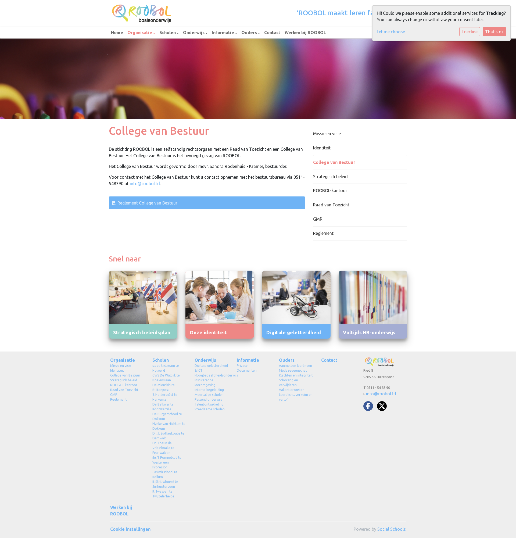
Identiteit (322, 147)
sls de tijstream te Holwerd (165, 368)
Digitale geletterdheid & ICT (211, 368)
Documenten (247, 370)
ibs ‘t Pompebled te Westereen (166, 460)
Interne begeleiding (209, 390)
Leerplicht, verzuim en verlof (296, 397)
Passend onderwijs (208, 399)
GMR (317, 219)
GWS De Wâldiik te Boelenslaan (166, 378)
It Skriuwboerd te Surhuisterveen (165, 484)
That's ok (494, 31)
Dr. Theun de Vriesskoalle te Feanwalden (163, 447)
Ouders (249, 32)
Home (117, 32)
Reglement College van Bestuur (146, 202)
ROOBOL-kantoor (330, 190)
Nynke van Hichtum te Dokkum (168, 426)
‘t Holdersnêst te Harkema (164, 397)
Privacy (242, 365)
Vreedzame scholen (210, 409)
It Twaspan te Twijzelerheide (163, 494)
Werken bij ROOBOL (305, 32)
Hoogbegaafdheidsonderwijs (212, 375)
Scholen (168, 32)
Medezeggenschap (293, 370)
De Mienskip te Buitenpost (163, 387)
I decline (470, 31)
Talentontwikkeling (209, 404)
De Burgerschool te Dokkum (167, 416)
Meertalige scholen (209, 394)
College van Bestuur (334, 162)
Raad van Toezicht (331, 204)
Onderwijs (194, 32)
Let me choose (391, 31)
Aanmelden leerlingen (295, 365)
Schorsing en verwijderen (288, 382)
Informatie (223, 32)
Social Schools (391, 529)
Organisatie (140, 32)
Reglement (323, 233)
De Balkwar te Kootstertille (163, 407)
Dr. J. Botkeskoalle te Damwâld (168, 436)
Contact (272, 32)
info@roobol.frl (145, 183)
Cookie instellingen (130, 529)
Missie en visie (327, 133)
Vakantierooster (291, 390)
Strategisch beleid (330, 176)
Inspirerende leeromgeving (205, 382)
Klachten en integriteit (296, 375)
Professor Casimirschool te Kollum (164, 472)
